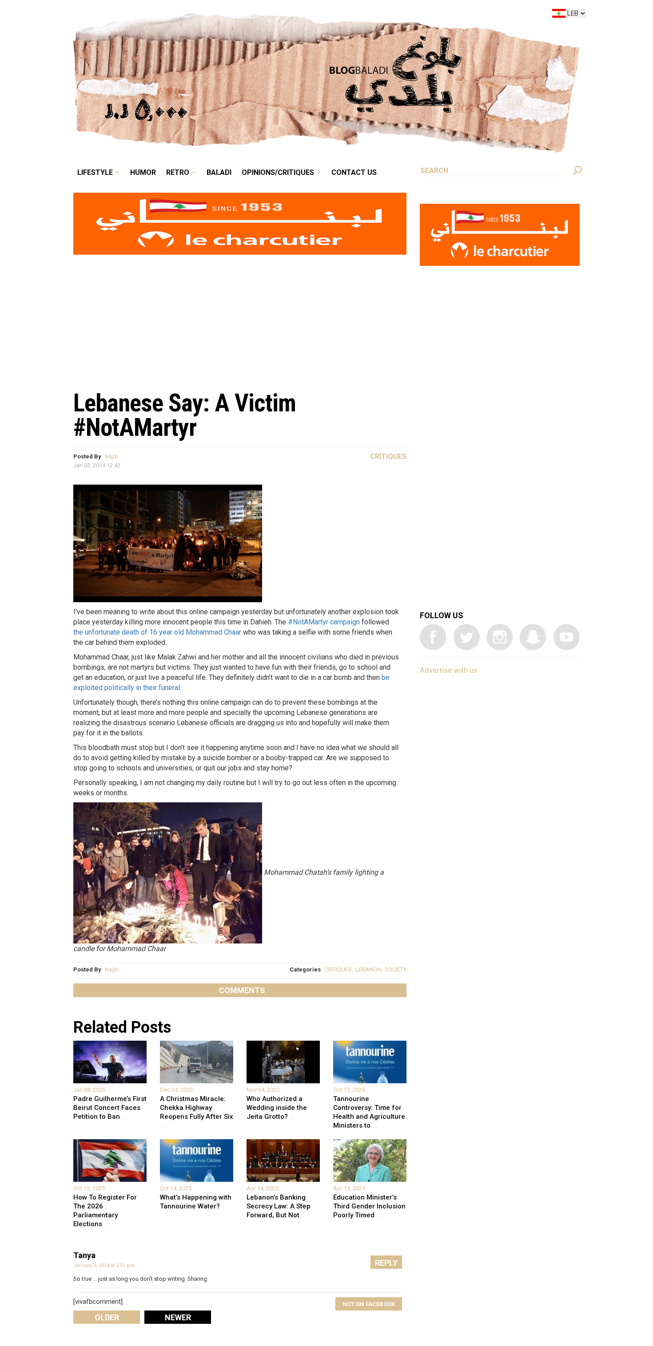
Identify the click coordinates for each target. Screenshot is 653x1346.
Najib (111, 456)
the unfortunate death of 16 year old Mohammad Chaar (157, 632)
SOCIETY (395, 969)
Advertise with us (449, 670)
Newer (178, 1317)
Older (107, 1317)
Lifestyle (170, 15)
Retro (239, 15)
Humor (211, 15)
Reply (386, 1262)
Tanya (84, 1255)
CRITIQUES (338, 969)
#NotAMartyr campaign (324, 622)
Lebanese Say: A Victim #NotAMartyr (184, 415)
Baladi (274, 15)
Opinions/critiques (324, 15)
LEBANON (368, 969)
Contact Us (390, 15)
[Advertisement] (239, 318)
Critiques (388, 456)
